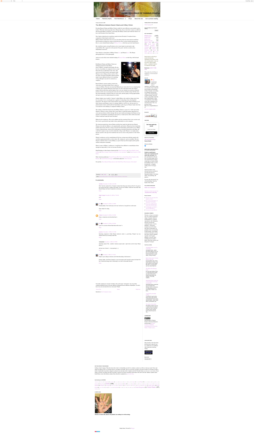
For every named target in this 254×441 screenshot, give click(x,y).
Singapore (134, 385)
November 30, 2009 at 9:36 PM (109, 215)
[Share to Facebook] (115, 174)
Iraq (117, 383)
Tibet (121, 387)
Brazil (129, 381)
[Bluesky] (145, 146)
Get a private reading (151, 18)
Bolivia (125, 381)
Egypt (153, 381)
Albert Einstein (128, 158)
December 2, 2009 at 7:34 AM (109, 254)
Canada (133, 381)
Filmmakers (147, 50)
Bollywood (147, 39)
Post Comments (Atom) (106, 291)
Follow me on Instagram (150, 187)
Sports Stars (151, 44)
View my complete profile (150, 109)
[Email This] (111, 174)
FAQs (130, 18)
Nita (100, 203)
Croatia (146, 381)
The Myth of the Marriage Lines (151, 269)
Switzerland (116, 387)
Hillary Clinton (118, 43)
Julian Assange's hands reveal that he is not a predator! (114, 152)
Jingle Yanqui (102, 195)
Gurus (156, 42)
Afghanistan (97, 381)
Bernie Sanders (132, 157)
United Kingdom (139, 387)
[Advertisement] (111, 169)
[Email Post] (109, 174)
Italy (125, 383)
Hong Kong (102, 383)
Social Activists (148, 51)
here (119, 52)
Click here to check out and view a (151, 191)
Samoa (126, 385)
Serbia (130, 385)
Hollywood (147, 37)
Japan (133, 383)
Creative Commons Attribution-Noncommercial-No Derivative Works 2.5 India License (151, 325)
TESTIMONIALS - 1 (120, 18)
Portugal (107, 385)
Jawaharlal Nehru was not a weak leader (151, 248)
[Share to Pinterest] (116, 174)
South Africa (144, 385)
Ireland (121, 383)
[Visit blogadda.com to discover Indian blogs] (97, 431)
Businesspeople (149, 40)
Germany (96, 383)
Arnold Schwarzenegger (107, 158)
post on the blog (130, 374)
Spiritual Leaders (150, 45)
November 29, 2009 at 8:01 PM (109, 184)
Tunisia (124, 387)
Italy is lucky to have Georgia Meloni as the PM (152, 258)
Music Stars (148, 42)
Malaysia (140, 383)
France (157, 381)
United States (124, 176)
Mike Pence (119, 157)
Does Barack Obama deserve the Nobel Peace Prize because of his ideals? (119, 162)
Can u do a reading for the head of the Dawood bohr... (151, 204)
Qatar (118, 385)
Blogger (132, 428)
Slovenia (138, 385)
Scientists (151, 53)
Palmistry (154, 47)
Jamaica (129, 383)
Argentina (106, 381)
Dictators (146, 48)
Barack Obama (122, 57)
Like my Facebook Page (150, 139)
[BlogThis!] (113, 174)
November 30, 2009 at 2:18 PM (109, 203)
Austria (116, 381)
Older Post (138, 289)
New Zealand (150, 383)
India (108, 383)
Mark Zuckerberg (122, 150)
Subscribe (151, 132)
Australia (111, 381)
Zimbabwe (96, 389)
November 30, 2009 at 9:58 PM (109, 223)
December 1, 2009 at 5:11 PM (110, 232)
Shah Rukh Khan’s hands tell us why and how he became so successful (152, 282)
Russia (121, 385)
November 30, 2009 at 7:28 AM (112, 195)
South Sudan (101, 387)
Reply (100, 190)
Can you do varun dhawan (151, 210)
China (141, 381)
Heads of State (108, 176)
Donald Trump (112, 157)
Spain (106, 387)
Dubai (150, 381)
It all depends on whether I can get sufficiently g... (151, 207)
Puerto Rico (113, 385)
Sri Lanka (110, 387)
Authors (154, 48)
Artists (155, 53)
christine (101, 184)
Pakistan (96, 385)
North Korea (156, 383)
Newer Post (98, 289)
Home (98, 18)
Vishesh (100, 215)
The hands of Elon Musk (151, 304)
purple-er (101, 232)
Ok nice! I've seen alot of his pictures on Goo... (152, 198)
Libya (137, 383)
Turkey (128, 387)
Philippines (102, 385)
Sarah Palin (125, 157)
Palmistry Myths (107, 18)
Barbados (121, 381)
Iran (114, 383)
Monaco (145, 383)
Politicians (120, 176)
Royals (154, 50)
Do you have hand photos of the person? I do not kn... (152, 201)
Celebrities (147, 47)
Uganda (132, 387)
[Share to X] (114, 174)
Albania (101, 381)
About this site (138, 18)
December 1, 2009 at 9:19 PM (111, 241)
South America (152, 385)
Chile (137, 381)
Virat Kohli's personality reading (151, 294)
